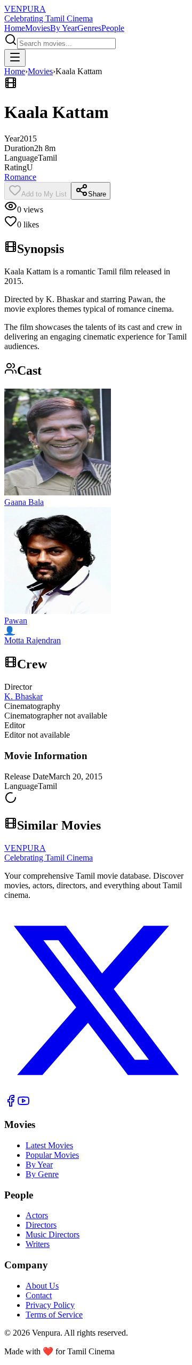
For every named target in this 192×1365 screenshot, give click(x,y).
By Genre (42, 1174)
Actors (37, 1215)
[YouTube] (23, 1104)
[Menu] (15, 58)
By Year (63, 28)
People (112, 28)
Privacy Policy (50, 1304)
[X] (96, 1089)
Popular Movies (52, 1154)
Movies (37, 28)
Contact (39, 1295)
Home (14, 28)
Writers (38, 1244)
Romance (20, 177)
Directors (41, 1224)
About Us (42, 1285)
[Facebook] (10, 1104)
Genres (89, 28)
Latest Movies (49, 1145)
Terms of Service (54, 1314)
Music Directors (52, 1234)
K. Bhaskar (23, 696)
